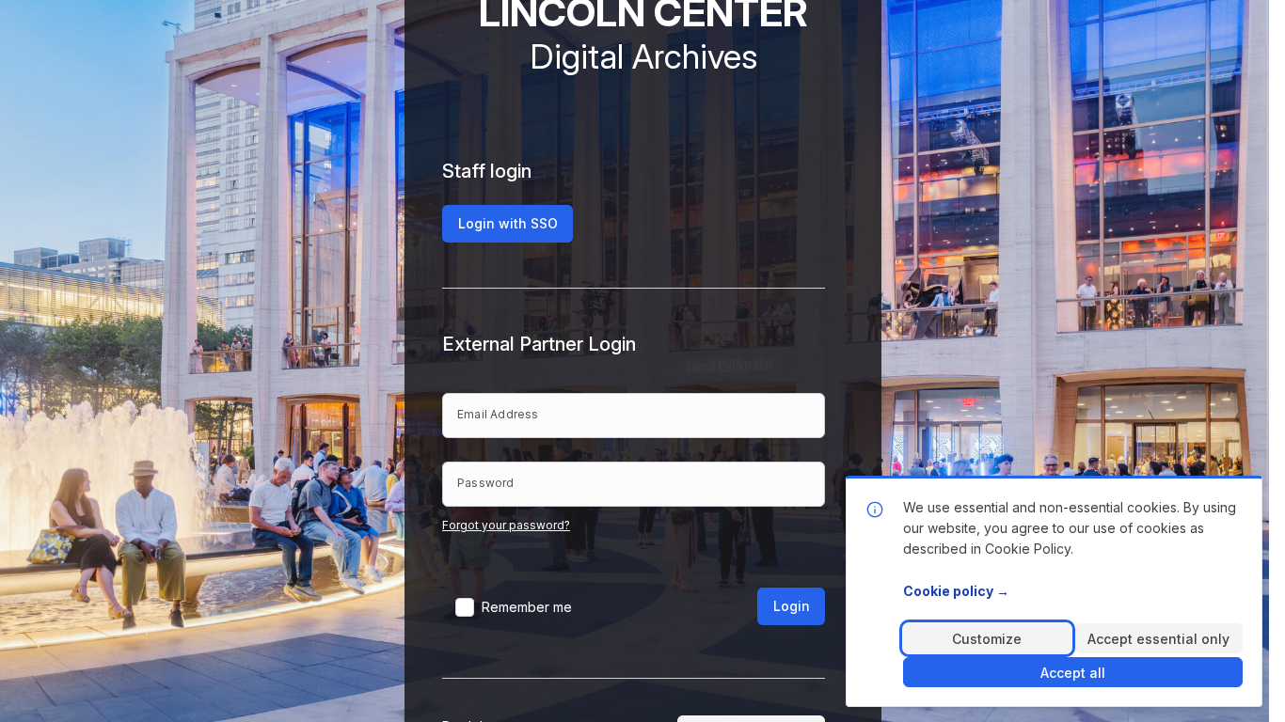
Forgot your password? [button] (506, 525)
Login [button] (791, 606)
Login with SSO (508, 223)
